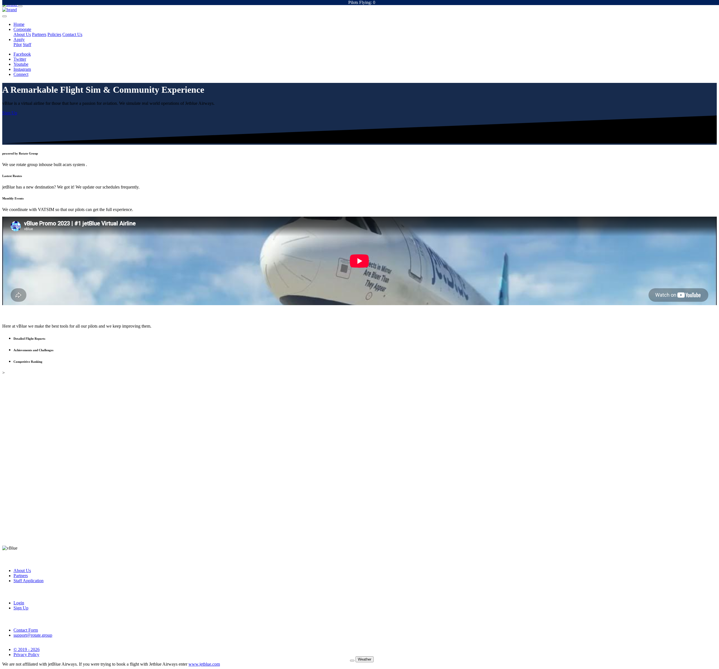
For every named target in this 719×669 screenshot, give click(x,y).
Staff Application (28, 580)
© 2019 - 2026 (26, 649)
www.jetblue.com (204, 664)
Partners (39, 34)
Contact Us (72, 34)
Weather (364, 659)
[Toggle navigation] (20, 6)
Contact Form (25, 630)
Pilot (17, 44)
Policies (54, 34)
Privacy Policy (26, 654)
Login (18, 602)
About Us (22, 34)
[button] (18, 24)
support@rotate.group (32, 635)
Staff (27, 44)
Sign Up (20, 607)
